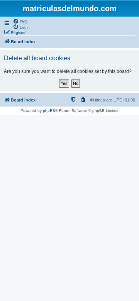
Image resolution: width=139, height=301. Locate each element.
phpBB (49, 110)
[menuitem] (20, 21)
